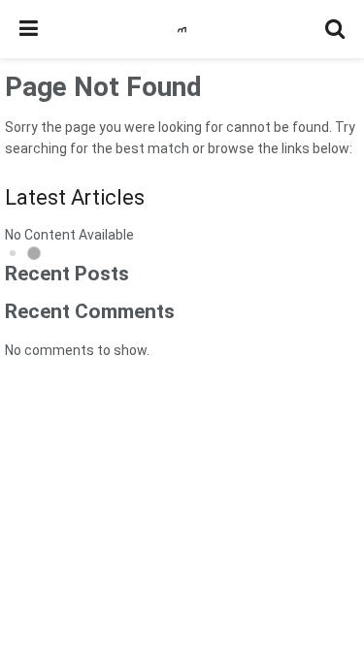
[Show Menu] (28, 29)
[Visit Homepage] (182, 29)
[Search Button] (335, 29)
